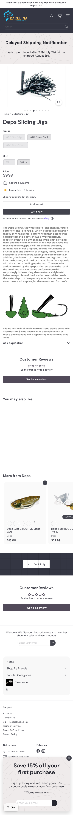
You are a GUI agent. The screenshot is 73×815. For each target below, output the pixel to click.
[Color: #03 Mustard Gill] (22, 523)
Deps (26, 475)
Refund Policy (10, 734)
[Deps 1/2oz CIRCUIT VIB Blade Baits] (25, 513)
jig (27, 114)
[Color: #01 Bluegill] (9, 523)
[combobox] (36, 27)
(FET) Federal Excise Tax (15, 721)
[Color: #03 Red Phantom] (53, 523)
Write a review (36, 379)
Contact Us (9, 717)
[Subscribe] (54, 803)
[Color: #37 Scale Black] (15, 446)
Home (6, 114)
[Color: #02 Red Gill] (15, 523)
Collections (17, 114)
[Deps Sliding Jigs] (25, 435)
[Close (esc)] (69, 758)
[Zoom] (58, 102)
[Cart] (59, 16)
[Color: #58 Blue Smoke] (22, 446)
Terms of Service (12, 725)
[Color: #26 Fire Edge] (9, 446)
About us (8, 713)
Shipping (7, 196)
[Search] (66, 27)
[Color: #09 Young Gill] (28, 523)
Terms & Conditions (13, 730)
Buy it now (37, 211)
